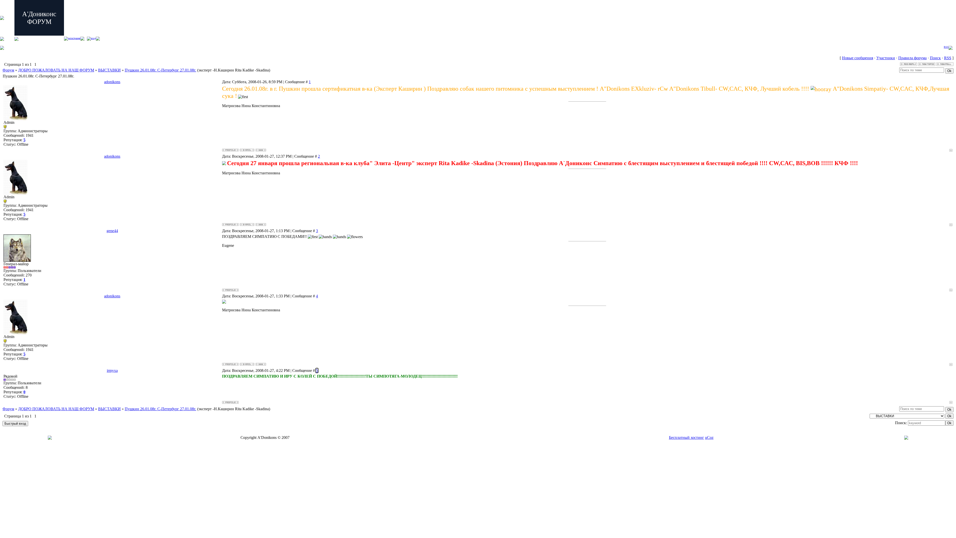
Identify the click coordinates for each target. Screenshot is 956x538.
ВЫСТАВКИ (109, 70)
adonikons (112, 82)
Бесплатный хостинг (686, 437)
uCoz (709, 437)
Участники (885, 58)
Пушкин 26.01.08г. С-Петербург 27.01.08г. (160, 70)
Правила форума (912, 58)
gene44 (112, 231)
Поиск (935, 58)
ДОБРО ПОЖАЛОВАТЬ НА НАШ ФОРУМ (56, 70)
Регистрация (74, 38)
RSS (946, 47)
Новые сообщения (857, 58)
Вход (93, 38)
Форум (8, 70)
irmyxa (112, 370)
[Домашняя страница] (260, 150)
